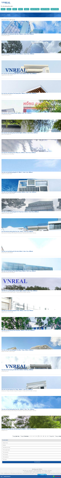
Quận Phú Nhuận (45, 9)
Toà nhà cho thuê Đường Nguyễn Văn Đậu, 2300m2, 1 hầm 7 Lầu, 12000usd (18, 192)
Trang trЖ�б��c (25, 436)
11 (45, 436)
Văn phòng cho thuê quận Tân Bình (42, 473)
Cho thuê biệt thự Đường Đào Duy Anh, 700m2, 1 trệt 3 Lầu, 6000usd (17, 231)
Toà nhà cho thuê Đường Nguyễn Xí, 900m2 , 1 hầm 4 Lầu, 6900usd (17, 172)
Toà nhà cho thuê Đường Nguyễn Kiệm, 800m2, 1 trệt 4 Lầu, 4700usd (17, 310)
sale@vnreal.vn (7, 473)
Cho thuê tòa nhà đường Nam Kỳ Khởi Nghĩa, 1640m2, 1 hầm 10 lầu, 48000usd (19, 132)
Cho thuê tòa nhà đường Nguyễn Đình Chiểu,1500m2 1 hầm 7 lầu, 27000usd (18, 73)
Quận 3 (14, 9)
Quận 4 (20, 9)
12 (47, 436)
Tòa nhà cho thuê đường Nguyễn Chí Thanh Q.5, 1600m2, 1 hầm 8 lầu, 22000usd (20, 211)
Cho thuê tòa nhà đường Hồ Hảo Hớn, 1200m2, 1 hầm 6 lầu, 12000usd (17, 34)
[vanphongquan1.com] (5, 2)
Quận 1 (3, 9)
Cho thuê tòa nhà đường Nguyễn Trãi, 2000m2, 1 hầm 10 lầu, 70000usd (17, 53)
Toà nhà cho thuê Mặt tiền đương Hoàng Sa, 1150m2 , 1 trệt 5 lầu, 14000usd (18, 429)
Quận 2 (8, 9)
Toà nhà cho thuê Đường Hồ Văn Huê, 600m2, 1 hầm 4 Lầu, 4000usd (17, 251)
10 (43, 436)
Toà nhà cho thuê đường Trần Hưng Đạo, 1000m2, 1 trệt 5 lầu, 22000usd (18, 330)
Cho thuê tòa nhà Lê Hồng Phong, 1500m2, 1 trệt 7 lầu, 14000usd (16, 113)
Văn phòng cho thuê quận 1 (17, 473)
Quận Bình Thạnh (35, 9)
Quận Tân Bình (54, 9)
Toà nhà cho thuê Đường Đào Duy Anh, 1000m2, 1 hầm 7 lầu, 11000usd (17, 409)
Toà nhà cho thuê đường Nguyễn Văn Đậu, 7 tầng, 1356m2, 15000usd (17, 350)
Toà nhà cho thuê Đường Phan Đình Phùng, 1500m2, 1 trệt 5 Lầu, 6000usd (18, 271)
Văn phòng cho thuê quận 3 (29, 473)
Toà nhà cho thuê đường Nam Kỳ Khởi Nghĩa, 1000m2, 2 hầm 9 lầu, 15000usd (19, 290)
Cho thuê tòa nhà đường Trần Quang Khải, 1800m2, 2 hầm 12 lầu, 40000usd (18, 93)
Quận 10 (26, 9)
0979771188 (57, 476)
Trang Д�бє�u (16, 436)
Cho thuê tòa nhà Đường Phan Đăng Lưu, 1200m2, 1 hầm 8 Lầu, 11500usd (18, 152)
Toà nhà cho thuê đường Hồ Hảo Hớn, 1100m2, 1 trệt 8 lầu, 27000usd (17, 369)
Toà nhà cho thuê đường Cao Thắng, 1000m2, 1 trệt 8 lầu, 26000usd (17, 389)
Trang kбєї (51, 436)
